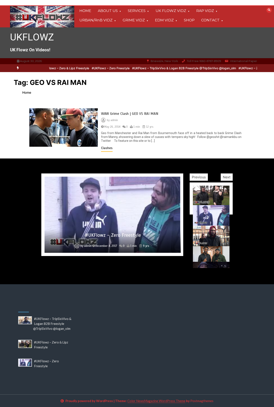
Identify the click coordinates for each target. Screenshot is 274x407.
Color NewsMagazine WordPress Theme (156, 401)
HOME (85, 11)
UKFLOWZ (32, 37)
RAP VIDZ (205, 11)
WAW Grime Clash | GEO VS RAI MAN (129, 113)
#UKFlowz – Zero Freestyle (102, 68)
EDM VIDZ (164, 20)
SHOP (189, 20)
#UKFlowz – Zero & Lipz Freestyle (56, 68)
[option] (56, 68)
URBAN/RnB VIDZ (96, 20)
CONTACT (210, 20)
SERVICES (137, 11)
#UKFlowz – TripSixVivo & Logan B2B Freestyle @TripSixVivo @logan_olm (175, 68)
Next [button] (227, 177)
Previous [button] (199, 177)
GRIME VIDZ (134, 20)
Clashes (107, 148)
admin (114, 120)
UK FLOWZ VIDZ (171, 11)
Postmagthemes (201, 401)
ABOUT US (108, 11)
